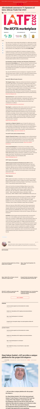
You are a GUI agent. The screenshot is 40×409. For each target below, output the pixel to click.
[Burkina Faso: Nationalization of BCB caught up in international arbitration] (4, 312)
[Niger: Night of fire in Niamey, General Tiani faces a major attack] (10, 271)
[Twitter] (3, 46)
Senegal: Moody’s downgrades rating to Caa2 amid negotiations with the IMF (29, 278)
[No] (38, 3)
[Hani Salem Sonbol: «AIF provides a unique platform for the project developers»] (20, 375)
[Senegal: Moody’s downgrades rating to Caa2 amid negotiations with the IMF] (29, 271)
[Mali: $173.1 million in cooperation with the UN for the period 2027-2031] (10, 285)
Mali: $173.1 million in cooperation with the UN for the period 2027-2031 (10, 292)
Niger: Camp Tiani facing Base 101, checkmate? (28, 263)
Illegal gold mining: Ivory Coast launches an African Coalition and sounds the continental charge (29, 292)
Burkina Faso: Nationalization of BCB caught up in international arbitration (19, 311)
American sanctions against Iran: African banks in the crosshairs (10, 263)
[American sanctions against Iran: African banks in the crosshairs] (10, 257)
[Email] (3, 53)
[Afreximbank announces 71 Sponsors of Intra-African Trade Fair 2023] (20, 26)
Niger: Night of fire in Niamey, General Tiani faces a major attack (10, 278)
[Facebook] (3, 43)
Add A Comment (20, 297)
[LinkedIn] (3, 48)
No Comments (28, 12)
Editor (6, 12)
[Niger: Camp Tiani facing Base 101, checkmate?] (29, 257)
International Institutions (19, 12)
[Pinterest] (3, 50)
